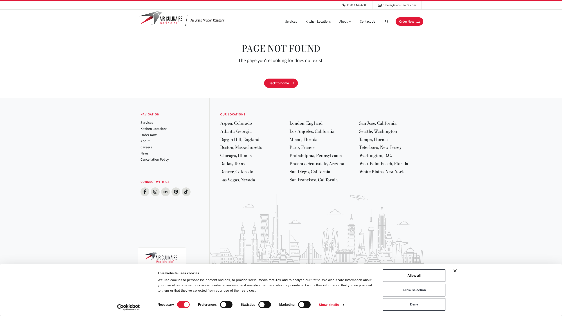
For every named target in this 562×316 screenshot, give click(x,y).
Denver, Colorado (236, 171)
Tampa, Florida (373, 139)
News (144, 153)
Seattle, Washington (378, 131)
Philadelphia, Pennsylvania (316, 155)
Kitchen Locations (318, 21)
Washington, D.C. (375, 155)
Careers (146, 147)
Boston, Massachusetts (241, 147)
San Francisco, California (313, 179)
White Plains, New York (381, 171)
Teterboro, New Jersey (380, 147)
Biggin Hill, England (239, 139)
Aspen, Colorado (236, 123)
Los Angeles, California (312, 131)
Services (291, 21)
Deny (414, 304)
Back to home (278, 83)
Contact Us (367, 21)
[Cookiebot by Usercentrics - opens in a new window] (128, 307)
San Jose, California (377, 123)
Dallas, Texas (232, 163)
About (343, 21)
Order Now (407, 21)
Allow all (414, 275)
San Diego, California (310, 171)
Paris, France (302, 147)
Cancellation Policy (154, 159)
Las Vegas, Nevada (237, 179)
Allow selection (414, 290)
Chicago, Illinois (235, 155)
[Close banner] (455, 270)
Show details (329, 305)
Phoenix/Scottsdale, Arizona (317, 163)
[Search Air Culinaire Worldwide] (386, 21)
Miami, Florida (303, 139)
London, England (306, 123)
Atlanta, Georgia (236, 131)
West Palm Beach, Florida (383, 163)
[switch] (226, 304)
